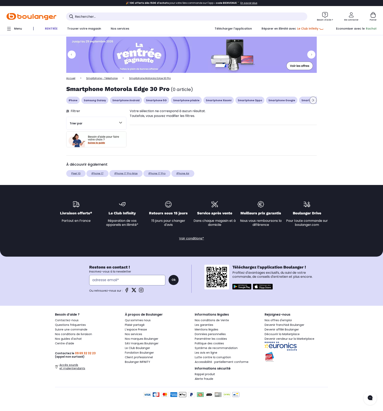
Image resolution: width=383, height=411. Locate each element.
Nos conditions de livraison (73, 334)
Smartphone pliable (186, 100)
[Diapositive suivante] (313, 100)
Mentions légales (206, 329)
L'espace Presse (136, 329)
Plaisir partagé (135, 325)
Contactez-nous (67, 320)
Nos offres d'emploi (278, 320)
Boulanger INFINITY (137, 362)
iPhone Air (182, 173)
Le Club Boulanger (137, 348)
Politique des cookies (209, 343)
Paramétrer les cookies (211, 339)
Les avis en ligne (206, 353)
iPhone (73, 100)
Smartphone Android (126, 100)
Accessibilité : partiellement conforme (221, 362)
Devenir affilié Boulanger (282, 329)
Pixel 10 (76, 173)
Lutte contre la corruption (213, 357)
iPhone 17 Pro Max (126, 173)
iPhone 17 (97, 173)
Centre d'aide (64, 343)
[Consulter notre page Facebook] (126, 291)
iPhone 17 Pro (157, 173)
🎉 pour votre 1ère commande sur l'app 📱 (191, 3)
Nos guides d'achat (68, 339)
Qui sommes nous (138, 320)
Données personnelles (210, 334)
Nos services (133, 334)
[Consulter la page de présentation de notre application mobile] (241, 286)
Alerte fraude (204, 379)
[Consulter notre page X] (133, 291)
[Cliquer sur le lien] (191, 55)
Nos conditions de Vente (212, 320)
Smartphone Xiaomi (218, 100)
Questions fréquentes (70, 325)
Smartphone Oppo (250, 100)
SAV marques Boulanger (141, 343)
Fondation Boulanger (139, 353)
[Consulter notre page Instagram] (141, 291)
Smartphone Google (281, 100)
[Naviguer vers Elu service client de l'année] (296, 357)
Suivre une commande (71, 329)
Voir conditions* (191, 238)
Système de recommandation (216, 348)
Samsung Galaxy (95, 100)
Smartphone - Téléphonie (102, 78)
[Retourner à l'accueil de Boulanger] (31, 16)
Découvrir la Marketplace (282, 334)
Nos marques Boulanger (141, 339)
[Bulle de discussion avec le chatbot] (370, 398)
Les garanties (204, 325)
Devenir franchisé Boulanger (284, 325)
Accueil (70, 78)
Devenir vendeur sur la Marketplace (289, 339)
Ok (174, 280)
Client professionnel (139, 357)
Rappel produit (205, 374)
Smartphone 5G (156, 100)
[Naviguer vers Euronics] (296, 346)
